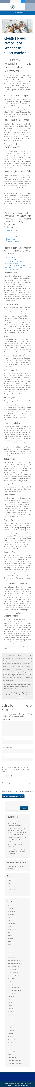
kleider (10, 1006)
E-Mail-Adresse (6, 747)
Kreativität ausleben (12, 233)
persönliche (6, 669)
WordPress (24, 1085)
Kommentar (5, 720)
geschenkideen (13, 972)
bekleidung (11, 923)
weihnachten (18, 677)
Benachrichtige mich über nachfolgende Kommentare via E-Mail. (17, 784)
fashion (10, 939)
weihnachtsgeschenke (15, 1063)
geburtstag (11, 957)
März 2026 (11, 892)
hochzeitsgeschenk (14, 987)
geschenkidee (7, 677)
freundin (10, 951)
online (10, 1042)
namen (10, 1033)
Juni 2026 (11, 883)
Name (4, 739)
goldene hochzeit (13, 975)
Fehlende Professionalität (14, 261)
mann (10, 1018)
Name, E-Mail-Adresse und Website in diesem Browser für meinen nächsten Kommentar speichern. (17, 769)
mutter (10, 1027)
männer (10, 1021)
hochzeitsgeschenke (14, 990)
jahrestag (11, 996)
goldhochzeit (12, 978)
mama (10, 1015)
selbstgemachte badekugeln (12, 672)
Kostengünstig (10, 235)
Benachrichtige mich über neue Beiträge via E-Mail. (17, 791)
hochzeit (11, 984)
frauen (10, 945)
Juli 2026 (10, 880)
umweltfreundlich (22, 675)
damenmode (12, 929)
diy (9, 933)
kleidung (10, 1009)
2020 (9, 905)
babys (10, 920)
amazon (10, 908)
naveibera (11, 655)
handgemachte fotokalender (12, 664)
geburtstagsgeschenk (14, 960)
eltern (10, 936)
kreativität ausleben (24, 666)
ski (9, 1048)
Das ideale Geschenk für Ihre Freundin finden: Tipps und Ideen (17, 839)
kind (9, 999)
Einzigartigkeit (10, 239)
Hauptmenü (19, 12)
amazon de (11, 911)
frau (9, 942)
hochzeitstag (12, 993)
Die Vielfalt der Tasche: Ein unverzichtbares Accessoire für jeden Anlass (17, 852)
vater (9, 1054)
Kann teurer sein (11, 259)
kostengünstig (26, 664)
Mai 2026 (11, 886)
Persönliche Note (11, 231)
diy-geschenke (7, 658)
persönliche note (23, 669)
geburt (10, 954)
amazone (11, 914)
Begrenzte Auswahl (12, 263)
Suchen (9, 804)
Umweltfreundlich (11, 237)
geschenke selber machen (22, 658)
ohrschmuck (12, 1039)
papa (10, 1045)
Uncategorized (12, 1051)
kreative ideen (8, 666)
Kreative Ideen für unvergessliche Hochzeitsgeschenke (14, 823)
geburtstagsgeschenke (15, 963)
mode (10, 1024)
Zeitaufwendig (10, 257)
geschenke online (13, 966)
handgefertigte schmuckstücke (17, 661)
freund (10, 948)
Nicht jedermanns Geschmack (15, 265)
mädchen (11, 1012)
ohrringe (10, 1036)
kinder (10, 1003)
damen (10, 926)
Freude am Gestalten (12, 241)
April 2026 (11, 889)
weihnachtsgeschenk (14, 1060)
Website (4, 756)
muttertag (11, 1030)
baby (9, 917)
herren (10, 981)
